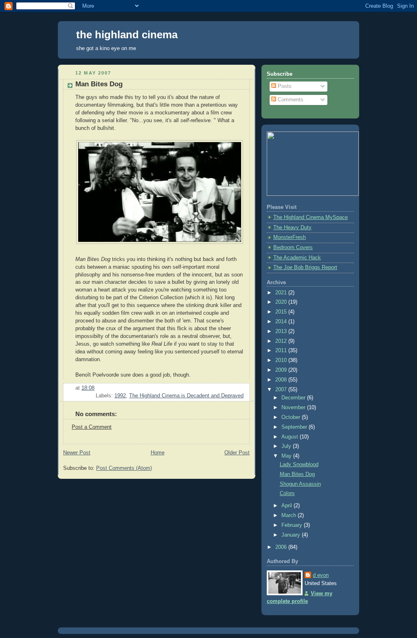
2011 (281, 350)
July (287, 446)
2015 (281, 312)
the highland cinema (127, 35)
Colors (287, 493)
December (294, 398)
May (287, 456)
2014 (281, 321)
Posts (284, 86)
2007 (281, 389)
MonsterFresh (289, 237)
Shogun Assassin (300, 484)
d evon (321, 575)
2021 (281, 293)
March (289, 515)
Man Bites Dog (297, 474)
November (294, 407)
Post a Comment (92, 427)
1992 (120, 396)
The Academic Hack (297, 258)
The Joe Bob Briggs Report (305, 267)
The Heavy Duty (292, 227)
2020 (281, 302)
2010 (281, 360)
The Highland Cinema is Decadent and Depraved (186, 396)
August (290, 437)
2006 (281, 547)
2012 (281, 341)
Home (158, 453)
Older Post (237, 453)
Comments (289, 100)
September (295, 427)
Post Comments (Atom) (124, 468)
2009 (281, 370)
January (291, 535)
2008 (281, 380)
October (291, 417)
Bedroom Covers (293, 247)
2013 (281, 331)
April (287, 506)
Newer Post (76, 453)
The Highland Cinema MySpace (310, 217)
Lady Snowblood (299, 464)
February (292, 525)
